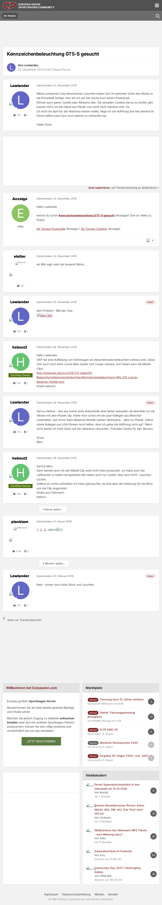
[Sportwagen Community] (10, 5)
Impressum (51, 894)
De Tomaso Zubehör (94, 228)
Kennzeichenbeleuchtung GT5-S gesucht (87, 215)
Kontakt (113, 894)
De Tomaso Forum (58, 69)
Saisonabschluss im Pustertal (113, 851)
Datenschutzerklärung (76, 894)
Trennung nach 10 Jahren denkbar (122, 699)
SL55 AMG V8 (109, 729)
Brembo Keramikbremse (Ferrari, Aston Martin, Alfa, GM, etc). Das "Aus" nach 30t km (119, 809)
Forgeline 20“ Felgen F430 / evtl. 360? (124, 755)
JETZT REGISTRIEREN (41, 741)
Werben (99, 894)
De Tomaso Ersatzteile (51, 228)
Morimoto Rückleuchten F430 (119, 742)
